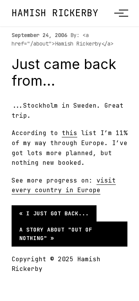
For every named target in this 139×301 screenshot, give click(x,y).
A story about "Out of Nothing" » (55, 234)
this (69, 133)
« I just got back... (54, 213)
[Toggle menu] (118, 13)
